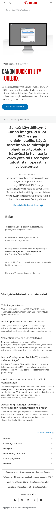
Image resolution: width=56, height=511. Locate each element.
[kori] (4, 3)
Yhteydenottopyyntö (15, 107)
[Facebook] (15, 500)
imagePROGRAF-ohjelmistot (14, 64)
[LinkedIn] (28, 500)
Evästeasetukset (40, 487)
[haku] (10, 3)
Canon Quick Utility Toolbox (14, 119)
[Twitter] (34, 500)
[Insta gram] (22, 500)
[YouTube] (41, 500)
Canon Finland (27, 494)
